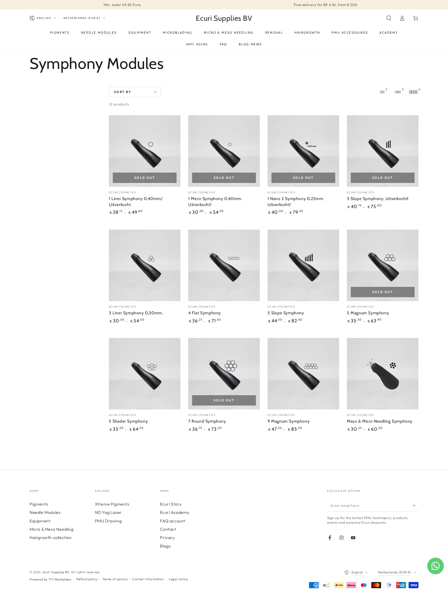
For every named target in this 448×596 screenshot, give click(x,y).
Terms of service (115, 579)
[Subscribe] (415, 505)
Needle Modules (45, 512)
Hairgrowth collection (51, 537)
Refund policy (87, 579)
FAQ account (172, 520)
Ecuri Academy (174, 512)
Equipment (40, 520)
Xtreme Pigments (112, 504)
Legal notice (178, 579)
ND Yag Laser (108, 512)
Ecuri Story (171, 504)
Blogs (165, 546)
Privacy (167, 537)
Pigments (39, 504)
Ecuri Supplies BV (56, 572)
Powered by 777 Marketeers (51, 579)
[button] (388, 18)
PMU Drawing (108, 520)
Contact (168, 529)
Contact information (148, 579)
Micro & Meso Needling (52, 529)
